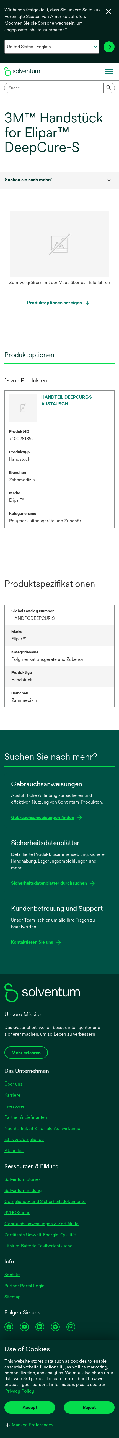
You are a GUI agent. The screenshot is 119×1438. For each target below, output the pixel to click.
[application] (59, 244)
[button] (29, 1424)
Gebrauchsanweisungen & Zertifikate (41, 1223)
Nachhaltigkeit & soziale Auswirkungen (43, 1128)
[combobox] (59, 88)
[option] (59, 249)
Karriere (12, 1095)
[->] (109, 46)
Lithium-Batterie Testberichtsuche (38, 1245)
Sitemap (12, 1296)
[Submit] (109, 88)
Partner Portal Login (24, 1285)
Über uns (13, 1084)
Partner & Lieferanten (25, 1117)
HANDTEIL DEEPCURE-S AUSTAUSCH (66, 400)
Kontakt (12, 1274)
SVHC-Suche (17, 1212)
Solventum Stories (22, 1179)
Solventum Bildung (23, 1190)
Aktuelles (14, 1150)
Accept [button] (29, 1407)
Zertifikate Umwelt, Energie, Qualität (40, 1234)
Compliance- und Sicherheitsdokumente (45, 1201)
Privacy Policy (19, 1391)
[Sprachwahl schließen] (108, 11)
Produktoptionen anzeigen (55, 302)
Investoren (14, 1106)
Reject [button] (89, 1407)
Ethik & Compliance (24, 1139)
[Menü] (109, 71)
